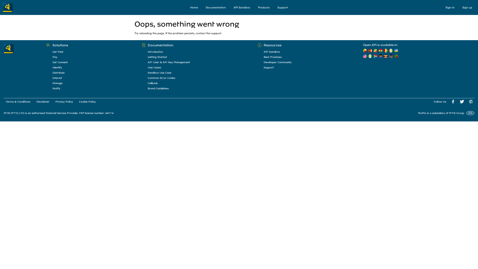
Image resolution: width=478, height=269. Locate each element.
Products (264, 7)
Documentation (216, 7)
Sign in (450, 7)
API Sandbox (242, 7)
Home (194, 7)
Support (282, 7)
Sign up (467, 7)
